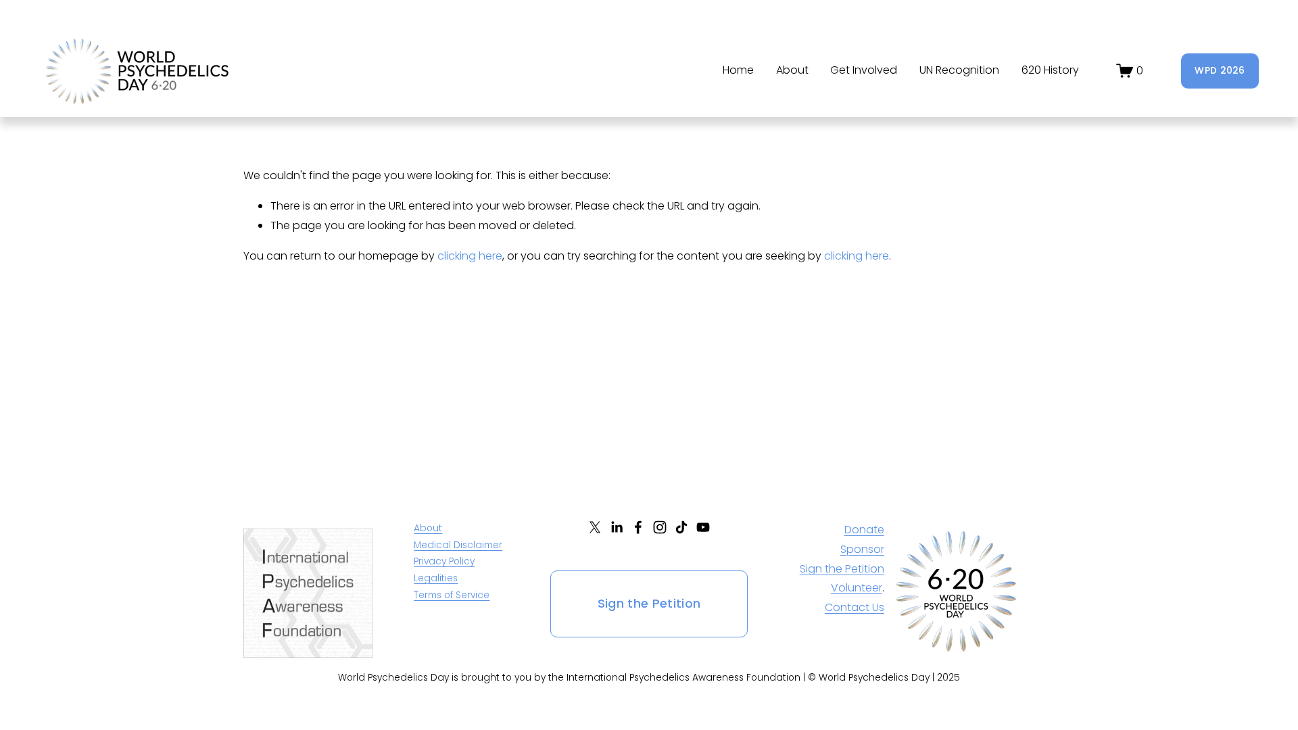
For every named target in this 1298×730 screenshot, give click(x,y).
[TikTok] (681, 527)
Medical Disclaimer (458, 545)
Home (738, 70)
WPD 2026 (1220, 70)
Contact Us (854, 607)
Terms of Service (451, 595)
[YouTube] (703, 527)
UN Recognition (959, 70)
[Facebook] (638, 527)
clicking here (469, 256)
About (428, 528)
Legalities (436, 578)
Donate (864, 529)
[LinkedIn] (616, 527)
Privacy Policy (444, 561)
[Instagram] (660, 527)
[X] (595, 527)
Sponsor (862, 549)
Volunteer (856, 587)
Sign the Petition (649, 603)
